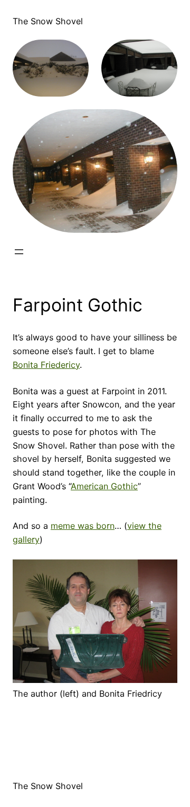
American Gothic (104, 486)
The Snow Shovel (48, 21)
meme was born (83, 525)
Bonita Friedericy (46, 364)
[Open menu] (19, 251)
